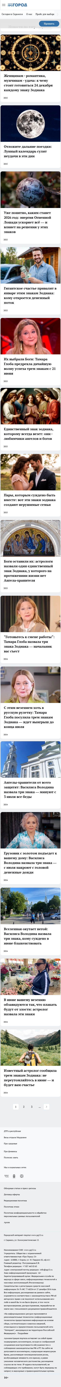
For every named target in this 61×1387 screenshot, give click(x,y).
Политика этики (11, 1206)
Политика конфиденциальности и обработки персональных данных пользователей (25, 1214)
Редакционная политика (15, 1200)
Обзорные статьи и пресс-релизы (20, 1188)
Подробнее (23, 1333)
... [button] (40, 1106)
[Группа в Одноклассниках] (14, 1176)
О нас (29, 14)
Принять (49, 23)
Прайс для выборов (46, 14)
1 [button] (16, 1106)
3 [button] (32, 1106)
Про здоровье (10, 1143)
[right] (57, 14)
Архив (7, 1222)
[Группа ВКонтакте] (6, 1176)
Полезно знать (11, 1157)
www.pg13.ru (37, 1235)
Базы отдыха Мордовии (15, 1137)
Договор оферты (12, 1194)
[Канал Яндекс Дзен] (21, 1176)
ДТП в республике (12, 1131)
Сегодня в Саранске (12, 14)
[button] (46, 1107)
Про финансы (10, 1151)
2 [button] (24, 1106)
